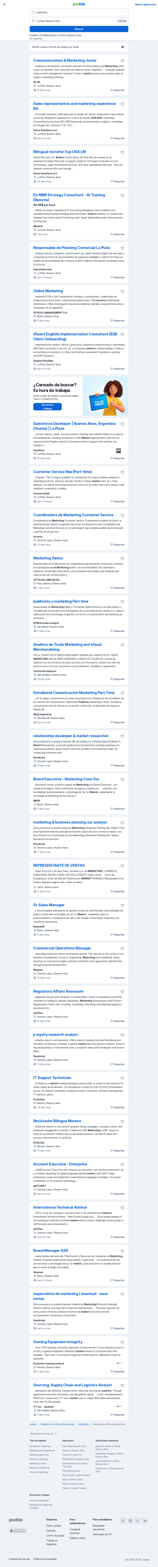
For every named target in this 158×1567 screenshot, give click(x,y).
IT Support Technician (52, 1077)
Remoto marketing (39, 1459)
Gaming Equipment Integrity (57, 1342)
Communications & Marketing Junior (65, 60)
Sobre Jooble (53, 1525)
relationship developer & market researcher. (71, 736)
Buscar (79, 29)
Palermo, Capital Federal (74, 1488)
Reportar (119, 90)
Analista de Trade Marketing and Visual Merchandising (67, 647)
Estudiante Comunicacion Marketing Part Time (73, 692)
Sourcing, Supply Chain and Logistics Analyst (72, 1385)
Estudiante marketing (40, 1446)
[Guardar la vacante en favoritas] (122, 61)
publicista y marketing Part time (60, 601)
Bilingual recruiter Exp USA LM (59, 151)
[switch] (123, 46)
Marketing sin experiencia (42, 1450)
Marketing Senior (48, 558)
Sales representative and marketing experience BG (74, 106)
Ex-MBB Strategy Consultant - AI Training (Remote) (69, 197)
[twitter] (138, 1521)
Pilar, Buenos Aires (71, 1470)
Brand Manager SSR (50, 1250)
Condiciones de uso (19, 1559)
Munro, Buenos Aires (72, 1479)
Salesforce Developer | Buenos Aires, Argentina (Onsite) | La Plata (74, 426)
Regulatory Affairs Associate (58, 991)
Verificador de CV (102, 1534)
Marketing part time (39, 1454)
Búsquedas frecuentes (42, 1433)
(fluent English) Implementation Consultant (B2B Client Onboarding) (75, 336)
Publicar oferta (77, 1538)
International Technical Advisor (60, 1207)
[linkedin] (145, 1521)
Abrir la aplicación (145, 4)
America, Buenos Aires (73, 1450)
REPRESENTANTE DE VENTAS (59, 865)
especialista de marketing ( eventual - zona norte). (70, 1296)
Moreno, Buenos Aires (73, 1483)
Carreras (51, 1530)
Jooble (145, 1559)
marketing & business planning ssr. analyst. (70, 822)
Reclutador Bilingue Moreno (57, 1121)
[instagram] (130, 1521)
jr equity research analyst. (56, 1034)
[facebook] (123, 1521)
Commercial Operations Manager (62, 948)
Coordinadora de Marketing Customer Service (73, 515)
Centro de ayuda (55, 1535)
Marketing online (38, 1463)
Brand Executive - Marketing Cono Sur (66, 779)
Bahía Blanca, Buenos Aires (75, 1459)
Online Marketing (48, 291)
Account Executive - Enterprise (60, 1164)
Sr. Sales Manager (48, 905)
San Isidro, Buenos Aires (74, 1446)
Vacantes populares (39, 1500)
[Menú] (4, 4)
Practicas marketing (39, 1467)
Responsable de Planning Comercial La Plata (71, 247)
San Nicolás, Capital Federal (76, 1475)
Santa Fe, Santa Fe (72, 1454)
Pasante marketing (39, 1472)
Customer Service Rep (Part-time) (62, 471)
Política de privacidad (45, 1559)
